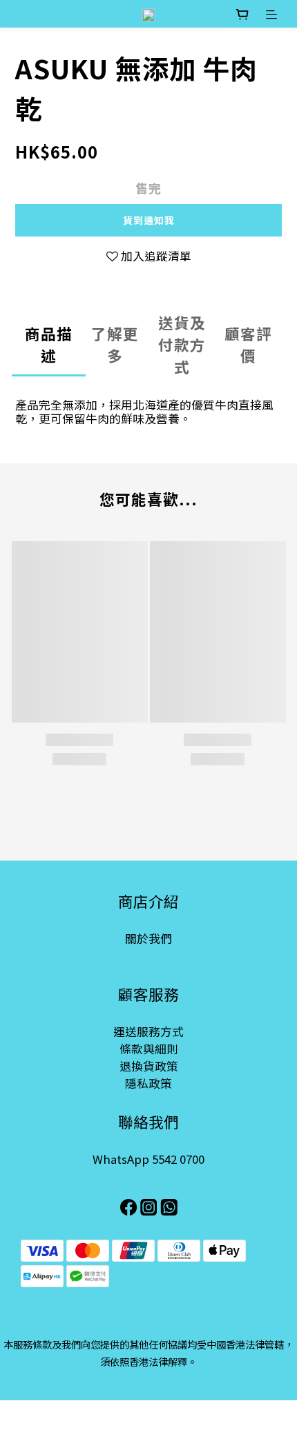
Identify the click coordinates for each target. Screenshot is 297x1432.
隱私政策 (148, 1083)
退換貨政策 (148, 1066)
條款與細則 (148, 1048)
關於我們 (148, 938)
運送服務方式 (148, 1031)
